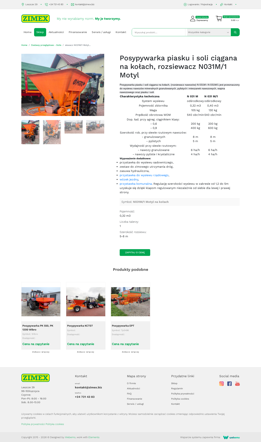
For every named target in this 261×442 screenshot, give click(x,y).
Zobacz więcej (41, 352)
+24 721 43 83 (56, 4)
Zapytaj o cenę (135, 252)
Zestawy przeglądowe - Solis (46, 45)
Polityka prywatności (182, 393)
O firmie (131, 383)
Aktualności (56, 32)
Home (28, 32)
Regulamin (177, 388)
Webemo (70, 437)
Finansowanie (78, 32)
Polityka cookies (180, 398)
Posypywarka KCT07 (80, 325)
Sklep (40, 32)
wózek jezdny (129, 179)
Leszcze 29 (31, 4)
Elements (93, 437)
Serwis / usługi (101, 32)
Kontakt (228, 4)
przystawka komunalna (136, 183)
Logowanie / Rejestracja (200, 4)
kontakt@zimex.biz (84, 4)
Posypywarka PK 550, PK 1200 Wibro (37, 327)
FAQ (129, 393)
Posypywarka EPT (123, 325)
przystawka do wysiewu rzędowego (144, 175)
